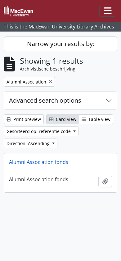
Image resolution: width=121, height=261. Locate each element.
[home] (21, 11)
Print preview (26, 119)
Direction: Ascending (29, 143)
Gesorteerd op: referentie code (39, 131)
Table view (98, 119)
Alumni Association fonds (38, 162)
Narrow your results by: (60, 44)
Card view (65, 119)
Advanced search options (45, 100)
